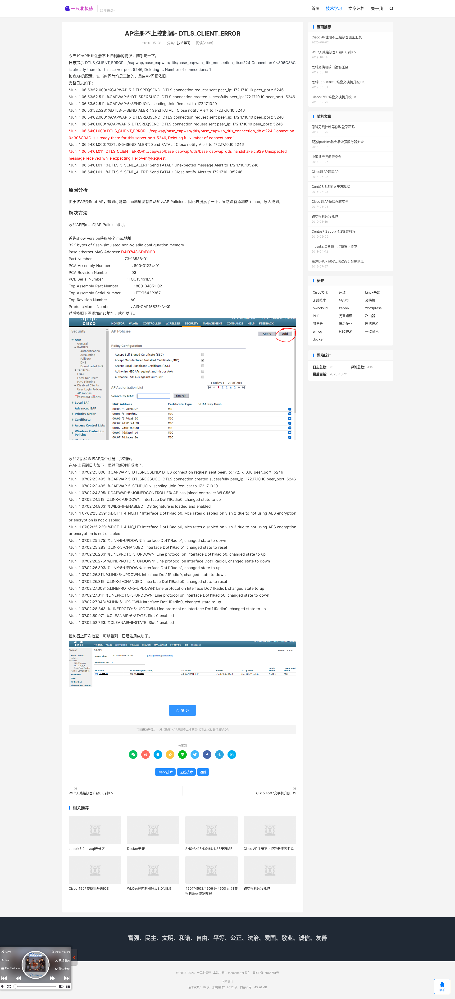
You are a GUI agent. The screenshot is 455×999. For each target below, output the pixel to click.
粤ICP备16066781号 (266, 973)
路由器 (370, 316)
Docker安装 (136, 849)
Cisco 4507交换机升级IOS (276, 793)
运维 (203, 772)
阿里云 (318, 324)
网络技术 (371, 324)
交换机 (370, 300)
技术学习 (334, 8)
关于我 (377, 8)
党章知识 (345, 316)
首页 (315, 8)
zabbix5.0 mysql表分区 (87, 849)
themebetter (236, 973)
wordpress (373, 308)
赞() (182, 710)
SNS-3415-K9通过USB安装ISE (208, 849)
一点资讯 (371, 331)
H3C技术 (345, 331)
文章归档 (356, 8)
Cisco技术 (165, 772)
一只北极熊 (78, 8)
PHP (316, 316)
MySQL (344, 300)
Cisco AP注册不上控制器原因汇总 (269, 849)
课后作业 (345, 324)
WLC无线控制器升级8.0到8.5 (91, 793)
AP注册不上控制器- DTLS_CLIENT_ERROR (182, 33)
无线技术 (186, 772)
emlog (317, 331)
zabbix (344, 308)
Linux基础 (372, 292)
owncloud (320, 308)
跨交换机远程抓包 (257, 888)
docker (318, 339)
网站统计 (227, 981)
